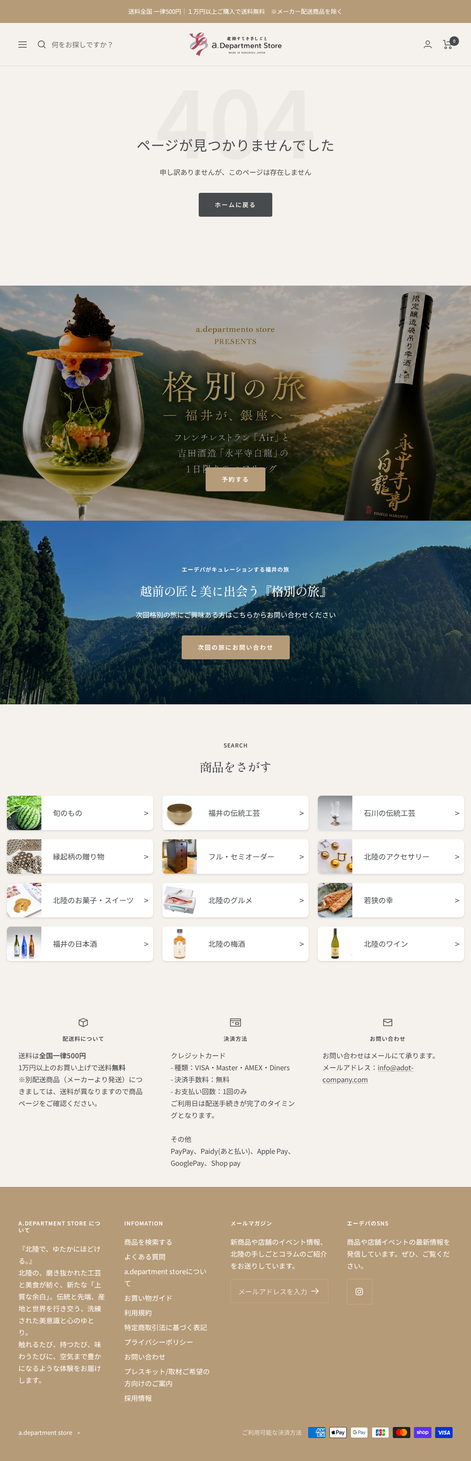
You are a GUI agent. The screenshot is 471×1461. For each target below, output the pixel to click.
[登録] (315, 1291)
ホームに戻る (235, 204)
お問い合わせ (145, 1356)
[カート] (448, 44)
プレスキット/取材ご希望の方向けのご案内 (167, 1377)
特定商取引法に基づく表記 (165, 1327)
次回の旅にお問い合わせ (236, 647)
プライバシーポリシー (158, 1342)
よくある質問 (145, 1256)
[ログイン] (428, 44)
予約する (235, 479)
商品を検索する (148, 1242)
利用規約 (138, 1312)
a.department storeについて (165, 1277)
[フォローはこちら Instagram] (359, 1291)
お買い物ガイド (148, 1298)
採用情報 (138, 1398)
